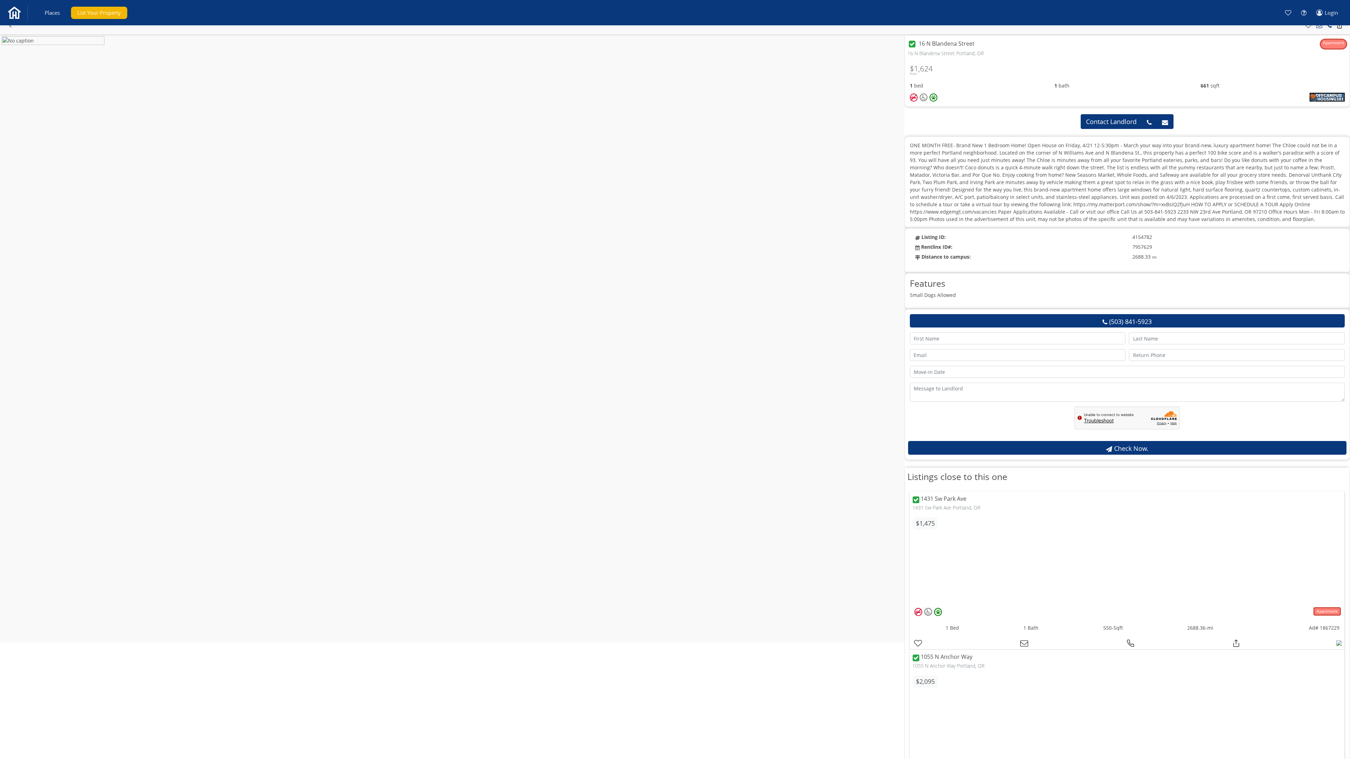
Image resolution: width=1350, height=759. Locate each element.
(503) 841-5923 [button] (1129, 321)
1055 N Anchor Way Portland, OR (948, 665)
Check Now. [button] (1130, 448)
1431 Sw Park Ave (943, 498)
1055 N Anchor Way (946, 657)
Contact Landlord (1111, 121)
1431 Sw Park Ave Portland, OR (946, 507)
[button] (52, 12)
